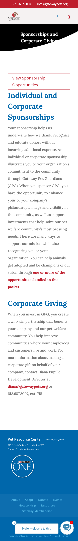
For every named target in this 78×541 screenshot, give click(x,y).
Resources (48, 505)
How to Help (27, 505)
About (15, 500)
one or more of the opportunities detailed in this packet (36, 279)
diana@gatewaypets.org (28, 386)
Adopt (29, 500)
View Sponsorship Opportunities (28, 81)
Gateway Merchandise (37, 511)
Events (57, 500)
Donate (43, 500)
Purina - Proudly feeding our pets (23, 449)
